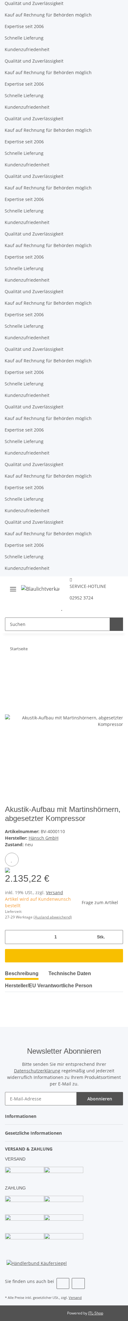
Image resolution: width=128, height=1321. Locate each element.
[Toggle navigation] (13, 586)
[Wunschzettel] (61, 608)
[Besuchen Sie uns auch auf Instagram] (78, 1283)
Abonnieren (99, 1099)
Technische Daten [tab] (69, 973)
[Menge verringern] (12, 937)
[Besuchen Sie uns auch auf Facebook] (63, 1283)
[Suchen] (116, 624)
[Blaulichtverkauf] (40, 589)
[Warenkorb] (71, 608)
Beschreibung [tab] (22, 973)
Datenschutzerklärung (37, 1071)
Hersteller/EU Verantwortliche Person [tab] (48, 985)
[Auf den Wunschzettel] (12, 859)
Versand (54, 892)
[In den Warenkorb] (64, 955)
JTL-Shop (95, 1313)
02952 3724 (81, 598)
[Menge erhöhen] (116, 937)
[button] (51, 608)
